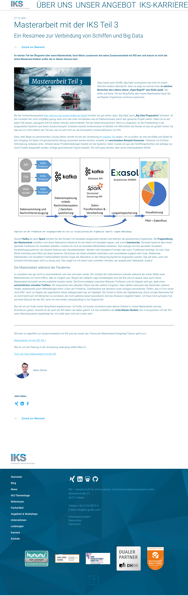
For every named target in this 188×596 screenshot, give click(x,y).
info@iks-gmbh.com (88, 509)
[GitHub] (95, 479)
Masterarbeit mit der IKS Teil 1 (30, 340)
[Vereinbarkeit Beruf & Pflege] (155, 558)
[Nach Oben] (94, 582)
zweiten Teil (108, 136)
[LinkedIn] (80, 479)
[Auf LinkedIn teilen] (22, 404)
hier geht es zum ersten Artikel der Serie (66, 115)
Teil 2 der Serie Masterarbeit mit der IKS (35, 353)
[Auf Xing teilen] (16, 404)
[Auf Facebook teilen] (27, 404)
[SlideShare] (87, 479)
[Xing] (72, 479)
